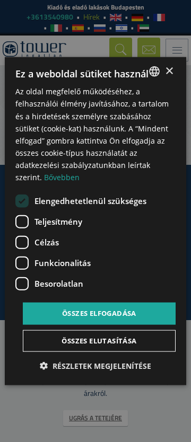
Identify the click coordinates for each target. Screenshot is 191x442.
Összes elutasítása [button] (99, 340)
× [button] (169, 71)
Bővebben (62, 177)
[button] (95, 365)
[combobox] (154, 71)
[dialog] (95, 221)
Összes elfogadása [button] (99, 313)
